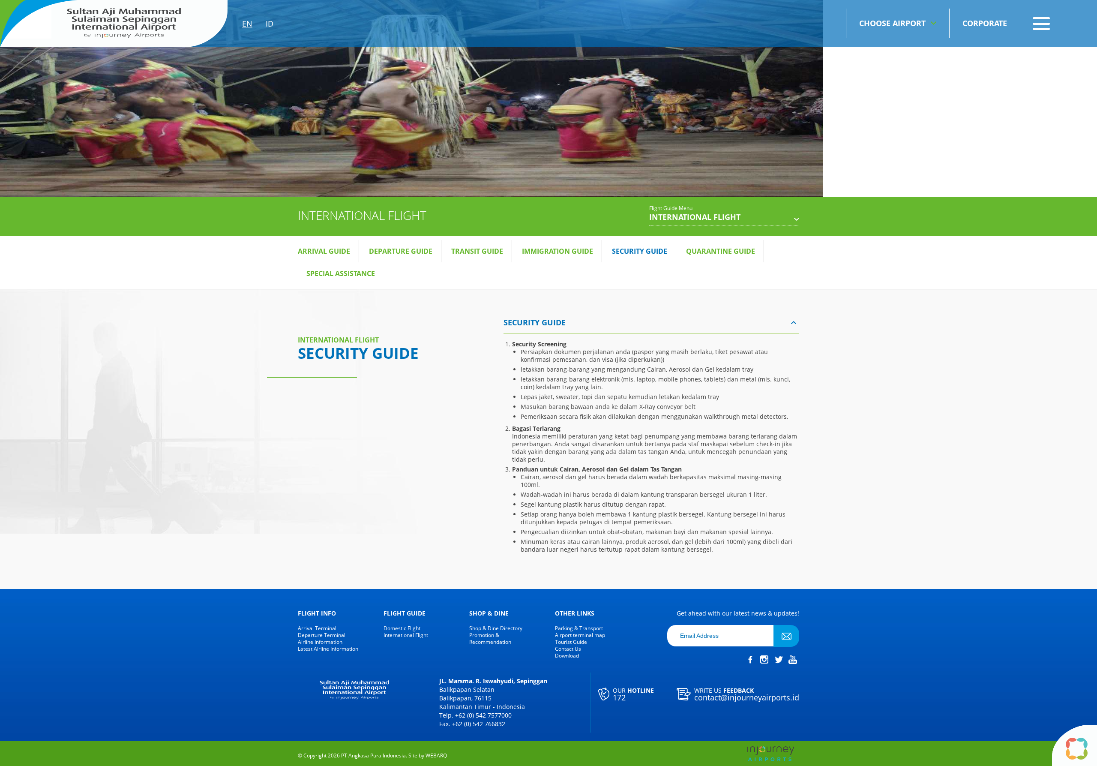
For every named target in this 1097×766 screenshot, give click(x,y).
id (269, 23)
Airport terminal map (580, 635)
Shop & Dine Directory (495, 628)
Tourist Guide (571, 642)
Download (567, 655)
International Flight (406, 635)
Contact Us (568, 649)
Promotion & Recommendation (490, 639)
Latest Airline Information (328, 649)
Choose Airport (892, 23)
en (247, 23)
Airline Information (320, 642)
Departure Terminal (321, 635)
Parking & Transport (579, 628)
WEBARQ (436, 755)
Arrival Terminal (317, 628)
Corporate (984, 23)
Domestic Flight (402, 628)
